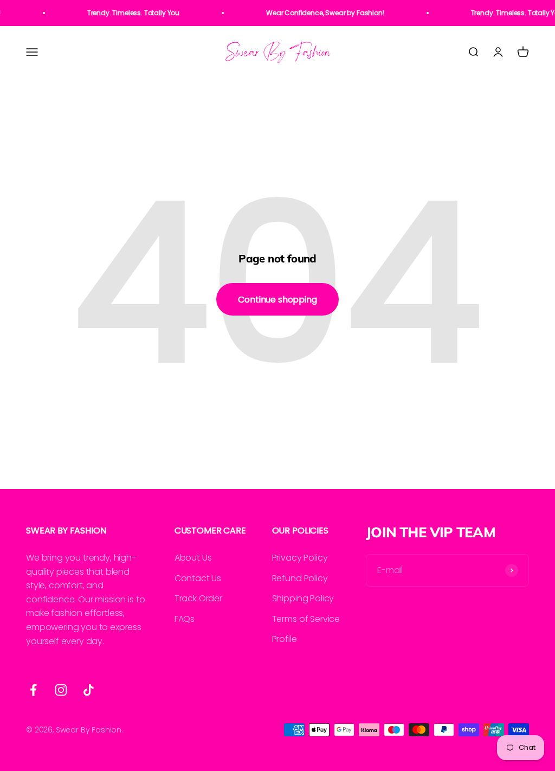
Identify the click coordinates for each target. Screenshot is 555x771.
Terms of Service (306, 619)
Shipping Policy (303, 598)
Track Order (198, 598)
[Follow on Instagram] (61, 690)
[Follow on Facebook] (33, 690)
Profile (284, 639)
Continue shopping (277, 299)
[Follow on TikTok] (88, 690)
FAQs (185, 619)
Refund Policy (300, 578)
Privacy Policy (300, 557)
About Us (193, 557)
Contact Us (198, 578)
